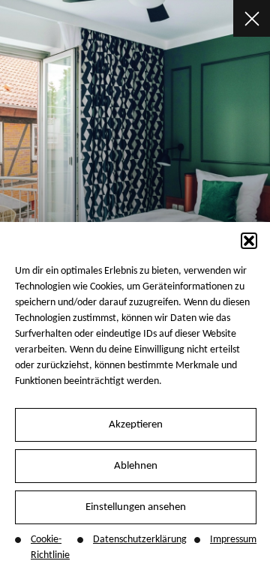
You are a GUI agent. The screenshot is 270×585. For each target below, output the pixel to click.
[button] (249, 240)
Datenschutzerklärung (140, 539)
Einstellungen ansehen (136, 507)
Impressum (233, 539)
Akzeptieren (136, 424)
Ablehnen (136, 466)
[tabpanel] (135, 142)
